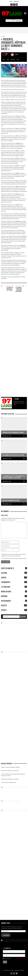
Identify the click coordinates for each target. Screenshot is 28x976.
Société (3, 36)
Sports (14, 610)
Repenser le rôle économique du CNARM (10, 767)
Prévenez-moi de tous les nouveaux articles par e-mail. (14, 558)
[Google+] (14, 4)
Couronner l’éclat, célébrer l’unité (8, 782)
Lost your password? (20, 958)
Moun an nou (14, 592)
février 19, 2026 (7, 436)
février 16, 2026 (7, 481)
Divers (14, 578)
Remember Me (7, 958)
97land (16, 54)
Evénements (14, 582)
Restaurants (14, 601)
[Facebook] (11, 4)
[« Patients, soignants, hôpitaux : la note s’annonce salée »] (14, 70)
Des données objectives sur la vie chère (10, 770)
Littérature (14, 587)
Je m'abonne (6, 935)
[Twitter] (17, 4)
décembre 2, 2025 (7, 504)
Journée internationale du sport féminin (10, 779)
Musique (14, 596)
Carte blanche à (14, 568)
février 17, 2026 (7, 458)
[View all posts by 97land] (12, 54)
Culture (14, 573)
